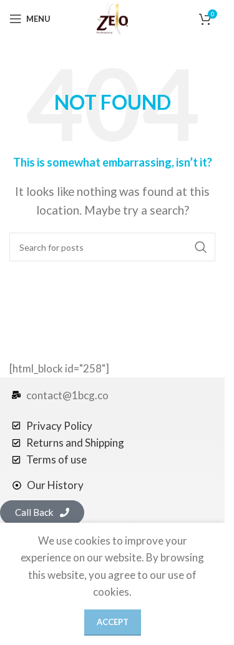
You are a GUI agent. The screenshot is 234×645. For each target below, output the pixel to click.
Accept (113, 622)
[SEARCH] (201, 247)
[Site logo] (112, 17)
